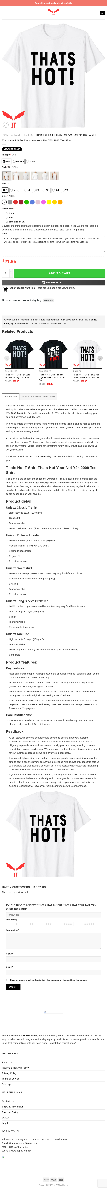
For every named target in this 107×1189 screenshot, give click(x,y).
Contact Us (8, 1101)
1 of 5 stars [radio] (10, 924)
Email (9, 967)
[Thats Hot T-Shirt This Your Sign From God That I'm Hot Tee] (53, 354)
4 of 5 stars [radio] (58, 924)
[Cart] (102, 13)
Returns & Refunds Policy (15, 1067)
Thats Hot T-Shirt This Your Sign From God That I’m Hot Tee (52, 377)
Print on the (8, 208)
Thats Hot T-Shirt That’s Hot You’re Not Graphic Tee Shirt (86, 376)
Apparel (15, 135)
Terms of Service (10, 1078)
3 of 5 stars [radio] (40, 924)
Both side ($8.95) (16, 222)
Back (11, 217)
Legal (5, 1123)
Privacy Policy (9, 1073)
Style (6, 167)
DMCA (5, 1117)
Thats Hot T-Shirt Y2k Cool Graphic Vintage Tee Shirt (17, 376)
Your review (12, 930)
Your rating (12, 919)
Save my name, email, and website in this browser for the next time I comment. (48, 980)
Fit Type (6, 155)
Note (4, 233)
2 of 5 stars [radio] (24, 924)
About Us (7, 1062)
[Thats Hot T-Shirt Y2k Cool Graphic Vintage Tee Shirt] (19, 354)
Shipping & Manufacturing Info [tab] (38, 397)
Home (5, 135)
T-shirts (28, 135)
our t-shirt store (37, 456)
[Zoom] (6, 125)
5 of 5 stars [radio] (78, 924)
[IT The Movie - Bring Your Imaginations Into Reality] (53, 12)
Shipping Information (12, 1106)
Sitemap (6, 1084)
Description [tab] (10, 397)
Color (5, 196)
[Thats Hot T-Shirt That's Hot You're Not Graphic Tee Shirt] (87, 354)
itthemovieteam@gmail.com (23, 1143)
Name (9, 954)
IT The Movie (30, 1035)
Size (4, 183)
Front (11, 213)
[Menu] (3, 13)
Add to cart (59, 273)
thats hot (48, 300)
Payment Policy (10, 1112)
